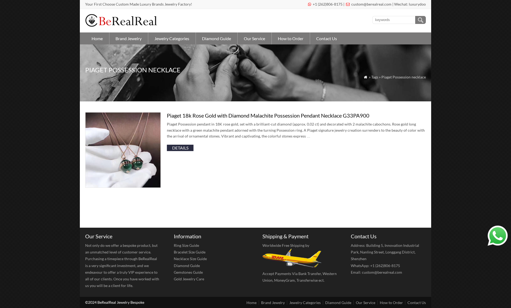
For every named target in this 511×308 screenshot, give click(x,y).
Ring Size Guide (186, 245)
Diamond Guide (216, 38)
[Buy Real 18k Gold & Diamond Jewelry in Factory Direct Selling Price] (122, 25)
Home (97, 38)
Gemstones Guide (188, 272)
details (180, 147)
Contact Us (326, 38)
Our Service (254, 38)
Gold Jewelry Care (189, 279)
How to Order (290, 38)
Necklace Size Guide (190, 258)
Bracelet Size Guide (189, 252)
